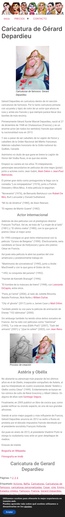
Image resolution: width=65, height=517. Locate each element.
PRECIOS (19, 18)
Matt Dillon (56, 303)
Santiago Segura (32, 396)
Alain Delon (44, 171)
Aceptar (9, 512)
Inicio (7, 18)
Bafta (27, 483)
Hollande (34, 494)
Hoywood (46, 494)
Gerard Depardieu (51, 490)
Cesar (46, 487)
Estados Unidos (9, 490)
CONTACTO (40, 18)
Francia (35, 490)
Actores (17, 483)
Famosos (24, 490)
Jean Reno (56, 329)
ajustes (28, 506)
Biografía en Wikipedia (14, 450)
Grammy (23, 494)
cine (53, 487)
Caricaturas (37, 483)
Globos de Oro (8, 494)
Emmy (60, 487)
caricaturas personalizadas (26, 487)
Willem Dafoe (40, 297)
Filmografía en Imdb (12, 456)
